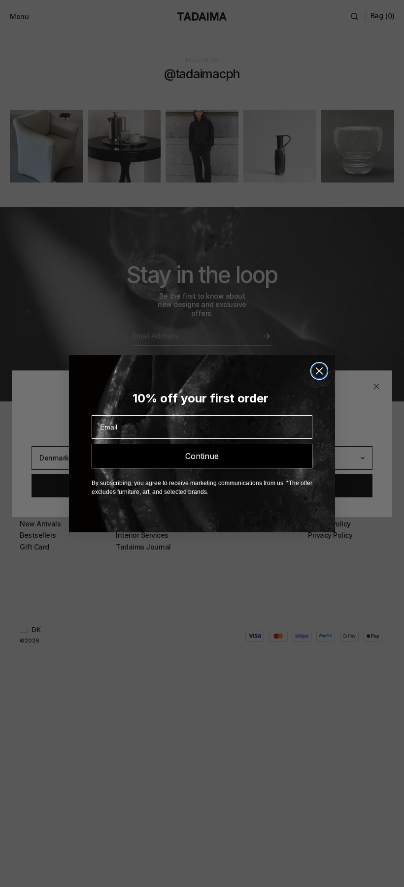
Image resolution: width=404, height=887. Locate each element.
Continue (202, 456)
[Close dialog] (319, 371)
